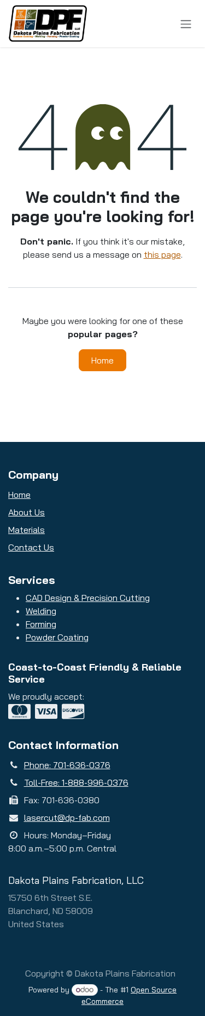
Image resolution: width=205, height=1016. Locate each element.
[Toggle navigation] (186, 23)
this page (162, 254)
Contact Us (31, 547)
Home (102, 360)
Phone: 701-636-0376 (67, 764)
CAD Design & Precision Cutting (88, 597)
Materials (26, 529)
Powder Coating (57, 637)
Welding (41, 610)
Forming (41, 623)
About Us (26, 512)
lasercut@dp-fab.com (67, 817)
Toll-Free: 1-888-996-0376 (76, 782)
